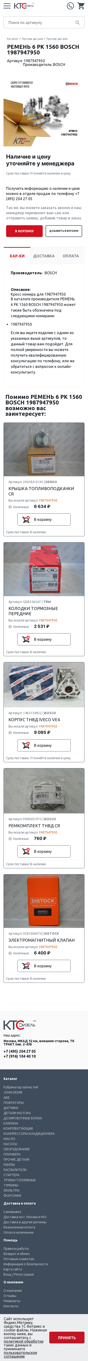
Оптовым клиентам (19, 1259)
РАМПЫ (9, 1165)
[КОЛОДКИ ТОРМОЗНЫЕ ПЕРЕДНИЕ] (44, 569)
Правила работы (16, 1248)
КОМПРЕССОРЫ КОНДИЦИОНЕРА (29, 1134)
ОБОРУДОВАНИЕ (17, 1149)
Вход (7, 1274)
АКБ (7, 1097)
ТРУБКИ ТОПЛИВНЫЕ (20, 1180)
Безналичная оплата (19, 1227)
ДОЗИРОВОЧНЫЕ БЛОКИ (23, 1118)
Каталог (12, 38)
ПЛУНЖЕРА (12, 1154)
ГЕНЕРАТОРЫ (14, 1103)
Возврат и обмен (17, 1254)
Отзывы (10, 1296)
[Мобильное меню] (7, 5)
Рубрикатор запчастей (21, 1087)
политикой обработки (23, 1341)
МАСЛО (9, 1139)
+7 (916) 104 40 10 (20, 1056)
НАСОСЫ (10, 1144)
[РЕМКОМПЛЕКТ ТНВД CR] (44, 791)
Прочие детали (32, 38)
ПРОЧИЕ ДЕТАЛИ (16, 1159)
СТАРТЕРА (11, 1175)
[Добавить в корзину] (26, 519)
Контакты (11, 1306)
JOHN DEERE (13, 1092)
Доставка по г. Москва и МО (25, 1217)
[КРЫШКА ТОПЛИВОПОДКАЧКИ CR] (44, 450)
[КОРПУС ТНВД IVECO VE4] (44, 685)
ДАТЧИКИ (11, 1108)
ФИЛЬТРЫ (11, 1190)
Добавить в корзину (64, 231)
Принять (67, 1338)
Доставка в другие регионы (25, 1222)
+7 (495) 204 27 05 (70, 5)
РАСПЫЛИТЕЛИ (15, 1170)
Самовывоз (12, 1212)
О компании (13, 1290)
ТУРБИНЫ (11, 1185)
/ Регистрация (23, 1274)
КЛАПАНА (11, 1123)
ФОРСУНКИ (12, 1195)
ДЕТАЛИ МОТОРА (17, 1113)
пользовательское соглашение (20, 1354)
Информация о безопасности (26, 1264)
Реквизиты (12, 1301)
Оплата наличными (19, 1232)
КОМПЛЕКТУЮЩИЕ (18, 1128)
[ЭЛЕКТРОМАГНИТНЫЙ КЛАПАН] (44, 901)
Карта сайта (13, 1269)
